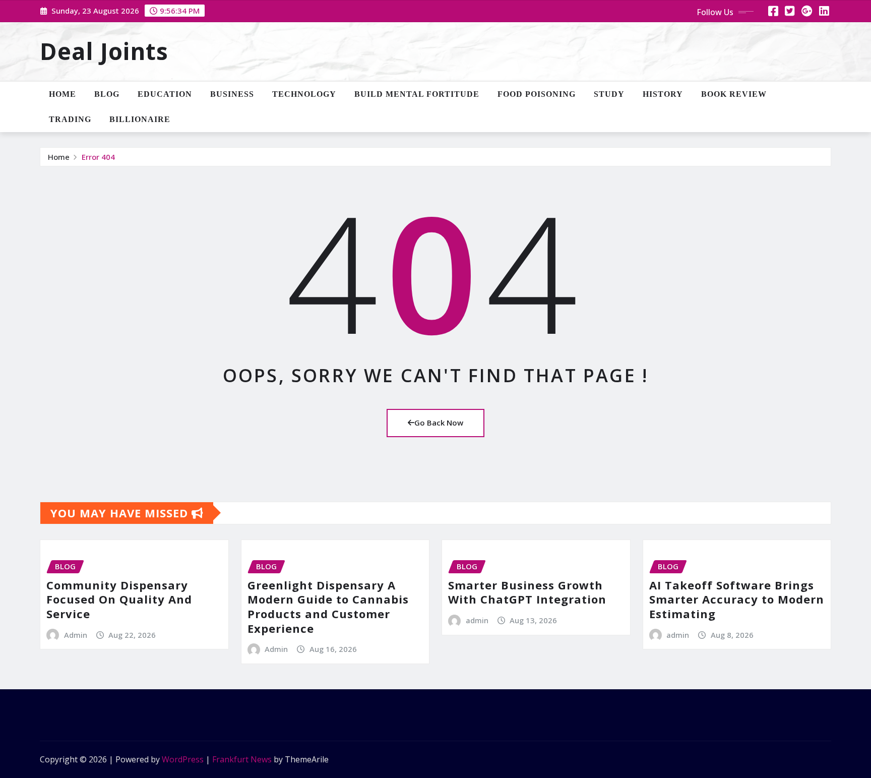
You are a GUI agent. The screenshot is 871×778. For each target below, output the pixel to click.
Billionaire (139, 119)
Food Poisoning (536, 94)
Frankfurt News (242, 759)
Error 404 (98, 157)
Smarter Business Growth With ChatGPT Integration (527, 592)
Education (165, 94)
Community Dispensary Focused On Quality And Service (119, 599)
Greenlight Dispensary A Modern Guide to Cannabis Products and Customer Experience (328, 606)
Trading (70, 119)
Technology (304, 94)
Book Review (734, 94)
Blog (106, 94)
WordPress (183, 759)
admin (477, 620)
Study (609, 94)
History (663, 94)
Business (232, 94)
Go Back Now (438, 422)
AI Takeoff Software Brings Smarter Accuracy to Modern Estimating (736, 599)
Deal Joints (104, 51)
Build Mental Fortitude (416, 94)
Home (62, 94)
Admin (75, 635)
